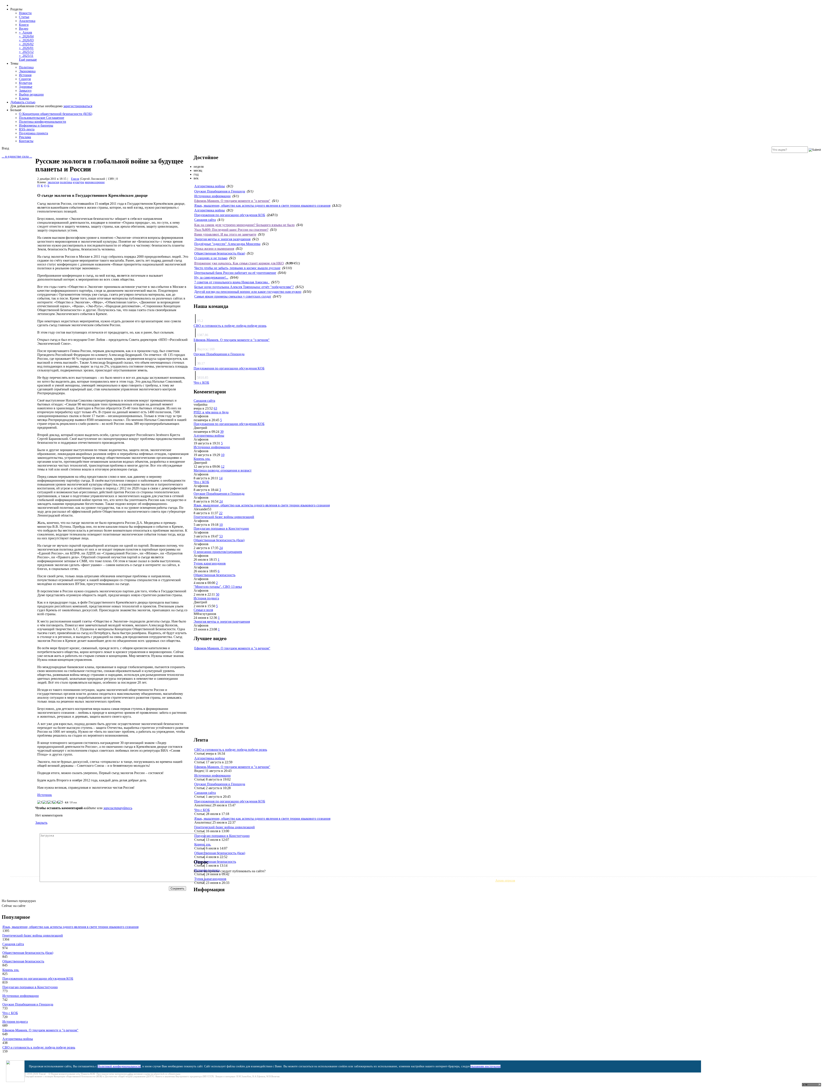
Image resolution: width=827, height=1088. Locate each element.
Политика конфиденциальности (42, 121)
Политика (26, 67)
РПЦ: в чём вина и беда (211, 412)
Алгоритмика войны (209, 186)
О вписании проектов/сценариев (218, 552)
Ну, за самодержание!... (211, 277)
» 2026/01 (26, 48)
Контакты (26, 141)
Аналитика (27, 21)
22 (220, 513)
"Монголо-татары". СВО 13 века (218, 586)
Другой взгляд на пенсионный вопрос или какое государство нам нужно (247, 291)
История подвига (206, 598)
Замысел (25, 90)
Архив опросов (505, 880)
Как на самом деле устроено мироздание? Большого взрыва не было (244, 225)
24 (221, 501)
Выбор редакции (31, 94)
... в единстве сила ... (17, 156)
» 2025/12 (26, 52)
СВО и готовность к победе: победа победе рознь (230, 325)
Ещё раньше (28, 59)
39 (222, 431)
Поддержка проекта (33, 133)
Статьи (24, 17)
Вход (5, 148)
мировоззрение (95, 182)
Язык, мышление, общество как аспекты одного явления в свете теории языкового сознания (262, 205)
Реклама (25, 137)
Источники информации (212, 196)
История (25, 75)
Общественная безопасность (214, 575)
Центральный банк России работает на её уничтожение (235, 273)
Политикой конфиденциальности (119, 1066)
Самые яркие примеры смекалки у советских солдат (232, 296)
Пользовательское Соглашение (41, 118)
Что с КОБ (201, 382)
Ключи (24, 98)
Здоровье (25, 86)
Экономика (27, 71)
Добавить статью (22, 102)
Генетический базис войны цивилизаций (224, 517)
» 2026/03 (26, 40)
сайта (130, 1073)
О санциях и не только (210, 258)
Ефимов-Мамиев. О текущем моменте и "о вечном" (232, 201)
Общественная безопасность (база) (219, 253)
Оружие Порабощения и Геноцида (219, 191)
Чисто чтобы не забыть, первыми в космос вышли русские (237, 268)
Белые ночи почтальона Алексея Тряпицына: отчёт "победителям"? (244, 287)
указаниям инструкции (485, 1066)
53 (221, 536)
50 (217, 594)
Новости (25, 13)
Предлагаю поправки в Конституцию (221, 528)
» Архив (25, 32)
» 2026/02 (26, 44)
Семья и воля (203, 610)
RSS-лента (26, 129)
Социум (25, 79)
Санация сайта (205, 220)
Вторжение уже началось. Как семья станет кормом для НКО (239, 263)
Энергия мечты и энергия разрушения (222, 239)
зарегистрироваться (77, 106)
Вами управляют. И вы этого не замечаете (225, 234)
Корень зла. (202, 459)
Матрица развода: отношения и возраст (223, 470)
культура (78, 182)
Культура (25, 83)
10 (222, 455)
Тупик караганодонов (210, 563)
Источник (44, 795)
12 (222, 466)
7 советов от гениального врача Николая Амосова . (231, 282)
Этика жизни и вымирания (214, 248)
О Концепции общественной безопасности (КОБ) (55, 114)
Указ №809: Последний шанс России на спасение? (231, 229)
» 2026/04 (26, 36)
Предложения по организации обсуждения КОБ (229, 215)
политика (66, 182)
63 (215, 408)
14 (220, 478)
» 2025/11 (26, 55)
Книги (24, 24)
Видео (23, 28)
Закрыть (41, 822)
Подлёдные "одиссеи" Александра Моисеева (227, 244)
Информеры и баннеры (36, 125)
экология (53, 182)
